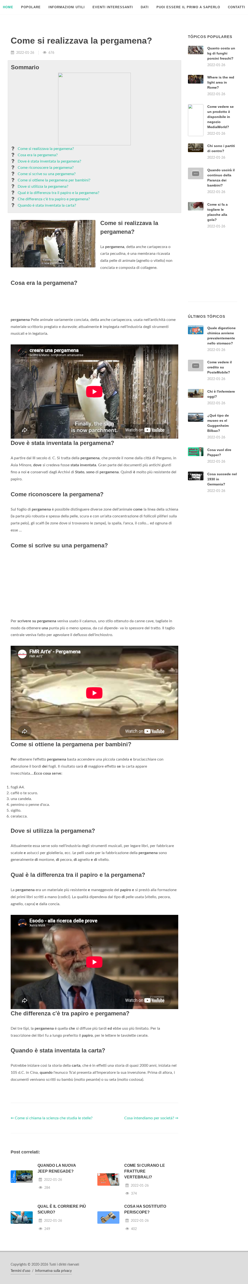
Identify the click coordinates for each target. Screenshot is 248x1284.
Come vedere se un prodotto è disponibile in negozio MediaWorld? (220, 117)
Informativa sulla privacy (53, 1271)
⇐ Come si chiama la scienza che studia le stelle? (52, 1118)
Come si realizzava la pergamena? (46, 149)
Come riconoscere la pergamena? (46, 168)
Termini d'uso (20, 1271)
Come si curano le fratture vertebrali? (144, 1171)
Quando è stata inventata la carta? (47, 205)
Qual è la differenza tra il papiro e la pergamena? (58, 193)
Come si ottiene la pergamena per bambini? (54, 180)
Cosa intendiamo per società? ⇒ (151, 1118)
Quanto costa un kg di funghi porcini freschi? (221, 53)
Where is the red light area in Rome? (220, 82)
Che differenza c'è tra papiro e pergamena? (54, 199)
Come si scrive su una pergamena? (47, 174)
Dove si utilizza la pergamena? (43, 186)
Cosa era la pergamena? (38, 155)
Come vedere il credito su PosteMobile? (219, 367)
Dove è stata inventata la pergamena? (49, 161)
